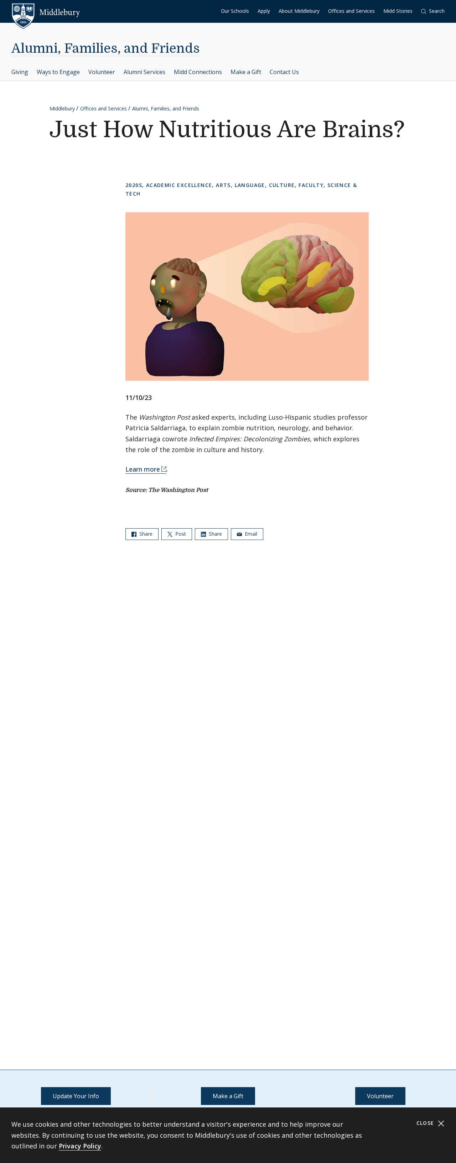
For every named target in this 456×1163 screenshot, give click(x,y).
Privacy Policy (80, 1146)
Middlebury (62, 108)
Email (250, 533)
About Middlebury (299, 10)
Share (145, 533)
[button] (433, 11)
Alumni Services (144, 72)
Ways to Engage (58, 72)
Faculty (311, 185)
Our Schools (235, 10)
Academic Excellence (179, 185)
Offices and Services (351, 10)
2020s (133, 185)
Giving (19, 72)
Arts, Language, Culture (255, 185)
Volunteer (101, 72)
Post (180, 533)
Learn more (142, 469)
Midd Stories (398, 10)
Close (426, 1123)
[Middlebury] (45, 12)
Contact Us (284, 72)
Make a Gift (245, 72)
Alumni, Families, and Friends (105, 48)
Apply (264, 10)
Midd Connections (198, 72)
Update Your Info (76, 1096)
